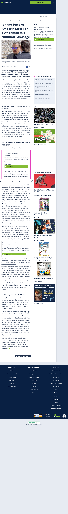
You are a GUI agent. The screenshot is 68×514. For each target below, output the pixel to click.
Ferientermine (12, 377)
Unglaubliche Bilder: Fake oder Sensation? (42, 98)
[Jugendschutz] (34, 422)
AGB (56, 389)
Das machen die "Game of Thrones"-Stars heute (44, 83)
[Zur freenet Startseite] (5, 1)
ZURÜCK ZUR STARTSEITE (22, 356)
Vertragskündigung (56, 405)
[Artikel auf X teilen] (30, 66)
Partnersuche (12, 386)
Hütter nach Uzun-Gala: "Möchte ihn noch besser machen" (44, 91)
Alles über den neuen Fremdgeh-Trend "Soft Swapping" (43, 87)
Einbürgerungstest (34, 374)
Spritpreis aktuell (12, 374)
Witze (34, 393)
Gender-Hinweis (56, 393)
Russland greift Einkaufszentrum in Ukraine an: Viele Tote (44, 80)
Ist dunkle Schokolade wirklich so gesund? (42, 101)
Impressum (56, 377)
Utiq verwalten (56, 386)
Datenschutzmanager (56, 383)
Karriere (56, 402)
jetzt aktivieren (10, 166)
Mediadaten (56, 399)
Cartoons (34, 371)
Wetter (12, 383)
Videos (34, 386)
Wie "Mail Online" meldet (9, 111)
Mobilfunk (40, 2)
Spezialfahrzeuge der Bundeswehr (41, 94)
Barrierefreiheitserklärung (56, 374)
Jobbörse (11, 380)
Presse (56, 396)
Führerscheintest (34, 377)
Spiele (34, 383)
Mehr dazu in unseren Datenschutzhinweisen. (17, 176)
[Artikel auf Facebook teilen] (27, 66)
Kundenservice (56, 371)
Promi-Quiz (34, 380)
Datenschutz (56, 380)
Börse (11, 371)
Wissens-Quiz (34, 389)
